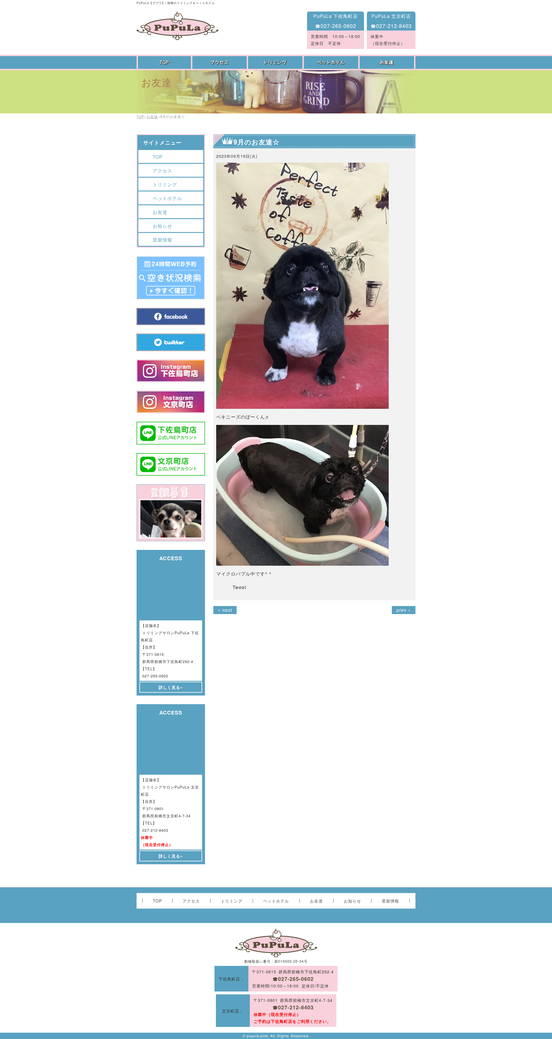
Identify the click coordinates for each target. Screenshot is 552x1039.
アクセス (220, 62)
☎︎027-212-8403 (391, 25)
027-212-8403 (155, 830)
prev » (403, 610)
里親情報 (162, 239)
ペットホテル (332, 62)
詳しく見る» (171, 687)
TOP (164, 62)
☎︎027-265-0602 (335, 25)
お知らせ (162, 226)
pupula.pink (257, 1035)
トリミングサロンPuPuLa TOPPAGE (177, 26)
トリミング (276, 62)
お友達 (387, 62)
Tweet (239, 587)
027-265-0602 (155, 676)
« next (225, 610)
